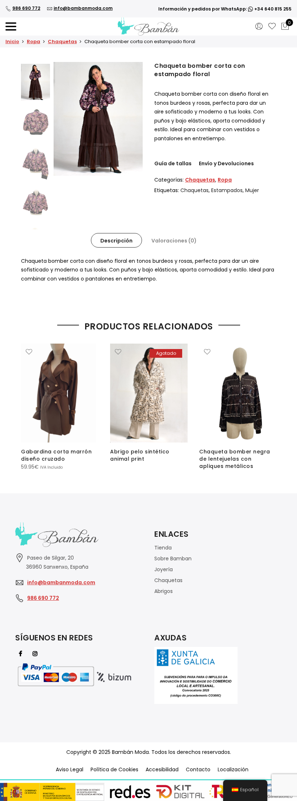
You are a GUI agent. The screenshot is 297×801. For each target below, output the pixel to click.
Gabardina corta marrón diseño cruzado (56, 455)
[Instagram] (36, 653)
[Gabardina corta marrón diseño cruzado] (60, 393)
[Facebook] (21, 653)
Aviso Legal (69, 769)
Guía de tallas (173, 163)
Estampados (227, 190)
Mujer (252, 190)
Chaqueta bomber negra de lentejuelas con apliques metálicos (234, 459)
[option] (98, 119)
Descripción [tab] (116, 240)
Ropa (33, 41)
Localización (233, 769)
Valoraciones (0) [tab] (174, 240)
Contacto (198, 769)
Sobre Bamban (173, 558)
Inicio (12, 41)
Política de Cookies (114, 769)
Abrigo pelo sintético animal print (140, 455)
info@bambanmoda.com (83, 8)
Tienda (163, 547)
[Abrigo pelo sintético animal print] (149, 393)
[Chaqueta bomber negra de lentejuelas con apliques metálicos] (238, 393)
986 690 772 (26, 8)
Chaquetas (62, 41)
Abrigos (163, 591)
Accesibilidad (162, 769)
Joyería (163, 569)
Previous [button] (71, 119)
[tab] (116, 240)
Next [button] (130, 119)
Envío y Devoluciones (226, 163)
